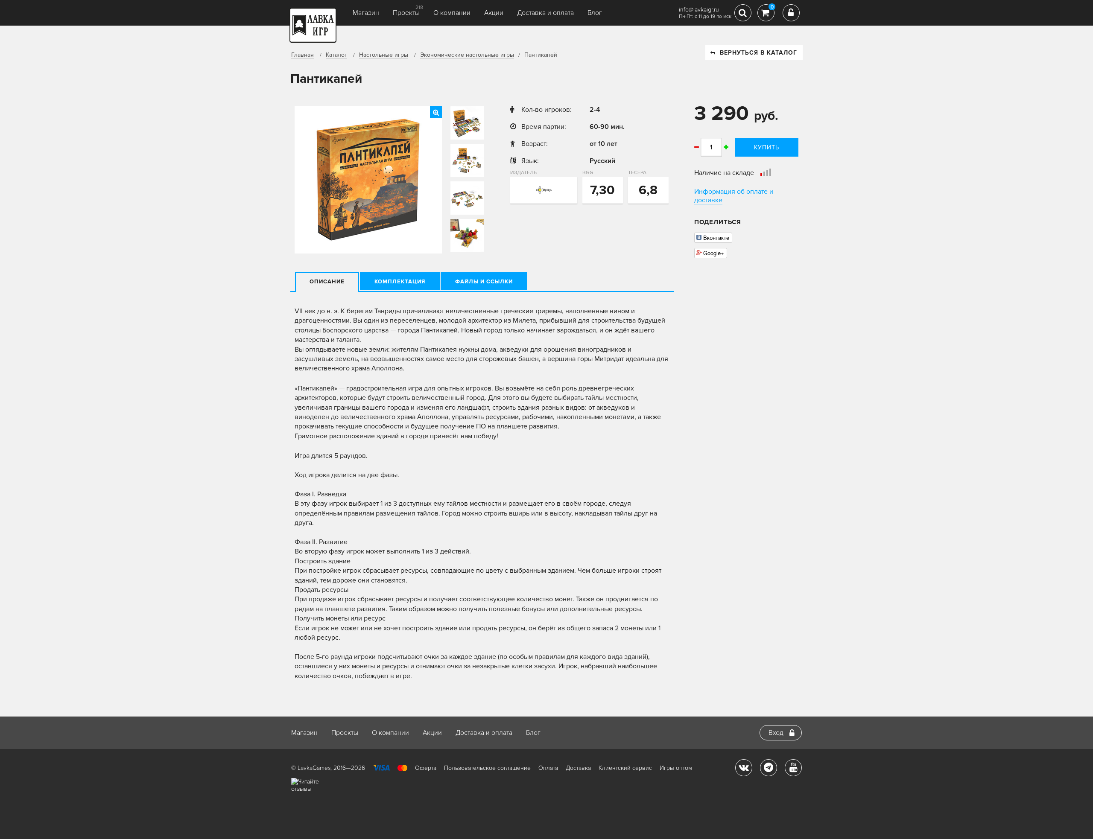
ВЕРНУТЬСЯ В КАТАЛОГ (758, 52)
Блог (594, 13)
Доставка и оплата (545, 13)
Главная (302, 54)
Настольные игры (383, 54)
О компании (452, 13)
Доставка (578, 768)
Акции (493, 13)
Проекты (406, 13)
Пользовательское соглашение (487, 768)
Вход (776, 732)
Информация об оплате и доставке (733, 195)
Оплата (548, 768)
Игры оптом (676, 768)
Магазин (366, 13)
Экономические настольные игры (467, 54)
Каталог (336, 54)
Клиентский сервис (625, 768)
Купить (766, 147)
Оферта (425, 768)
